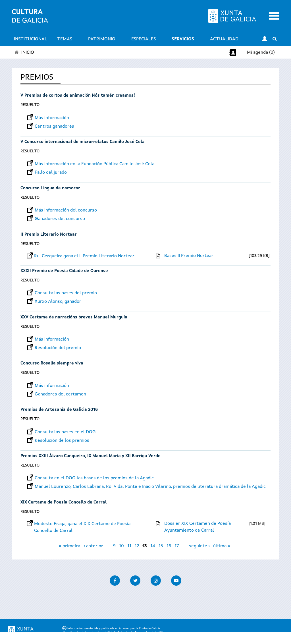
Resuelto (30, 105)
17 (176, 546)
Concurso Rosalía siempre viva (51, 363)
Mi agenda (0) (261, 52)
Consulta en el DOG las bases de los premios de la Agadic (94, 478)
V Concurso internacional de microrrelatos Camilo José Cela (82, 142)
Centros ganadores (54, 126)
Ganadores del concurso (60, 219)
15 (161, 546)
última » (221, 546)
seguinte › (199, 546)
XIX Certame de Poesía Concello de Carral (63, 502)
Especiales (143, 39)
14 (152, 546)
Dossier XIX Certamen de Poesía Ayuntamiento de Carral (197, 527)
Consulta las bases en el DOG (65, 432)
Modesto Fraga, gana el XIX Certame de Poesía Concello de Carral (82, 524)
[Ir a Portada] (30, 19)
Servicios (183, 39)
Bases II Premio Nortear (188, 256)
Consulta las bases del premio (66, 293)
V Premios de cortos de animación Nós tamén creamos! (77, 96)
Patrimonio (101, 39)
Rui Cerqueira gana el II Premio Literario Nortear (84, 256)
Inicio (27, 52)
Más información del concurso (66, 210)
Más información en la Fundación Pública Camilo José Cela (94, 164)
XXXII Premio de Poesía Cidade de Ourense (64, 271)
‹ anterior (93, 546)
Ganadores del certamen (60, 394)
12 (137, 546)
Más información (52, 118)
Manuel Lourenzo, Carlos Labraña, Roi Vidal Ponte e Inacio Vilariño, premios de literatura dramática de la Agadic (150, 486)
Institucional (30, 39)
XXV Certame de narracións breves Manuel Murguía (73, 317)
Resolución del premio (58, 348)
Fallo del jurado (51, 172)
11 (129, 546)
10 (121, 546)
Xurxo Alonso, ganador (58, 301)
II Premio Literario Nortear (48, 235)
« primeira (69, 546)
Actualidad (224, 39)
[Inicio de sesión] (264, 39)
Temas (64, 39)
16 (169, 546)
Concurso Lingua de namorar (50, 188)
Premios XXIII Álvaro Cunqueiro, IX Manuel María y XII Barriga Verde (90, 456)
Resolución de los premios (62, 440)
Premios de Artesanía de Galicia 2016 (59, 410)
